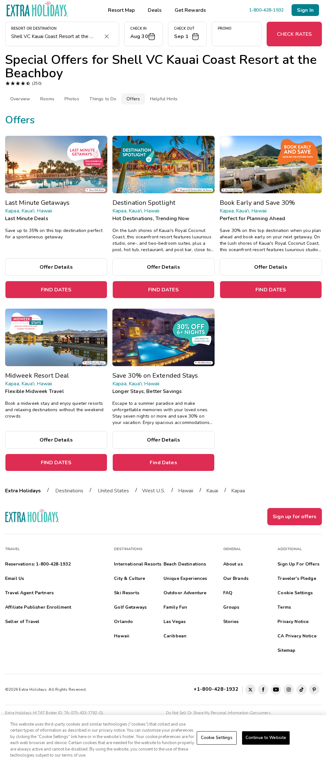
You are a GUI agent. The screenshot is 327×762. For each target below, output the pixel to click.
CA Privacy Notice (297, 636)
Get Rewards (190, 10)
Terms (284, 607)
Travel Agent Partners (29, 593)
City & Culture (129, 578)
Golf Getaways (130, 607)
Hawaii (185, 490)
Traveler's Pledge (297, 578)
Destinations (69, 490)
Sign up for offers (294, 516)
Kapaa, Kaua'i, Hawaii (28, 210)
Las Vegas (175, 622)
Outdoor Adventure (185, 593)
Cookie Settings (216, 738)
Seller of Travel (22, 622)
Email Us (14, 578)
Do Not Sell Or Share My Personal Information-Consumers (218, 712)
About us (233, 564)
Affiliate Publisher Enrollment (38, 607)
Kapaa (238, 490)
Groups (231, 607)
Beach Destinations (185, 564)
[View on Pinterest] (314, 689)
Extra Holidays (23, 490)
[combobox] (55, 36)
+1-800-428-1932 (217, 688)
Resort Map (121, 10)
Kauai (212, 490)
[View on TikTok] (301, 689)
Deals (155, 10)
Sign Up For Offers (298, 564)
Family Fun (175, 607)
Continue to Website (266, 738)
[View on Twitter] (250, 689)
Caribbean (175, 636)
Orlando (123, 622)
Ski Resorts (126, 593)
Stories (231, 622)
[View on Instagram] (289, 689)
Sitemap (286, 650)
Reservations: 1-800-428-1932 (38, 564)
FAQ (227, 593)
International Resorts (137, 564)
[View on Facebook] (263, 689)
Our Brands (235, 578)
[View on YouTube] (276, 689)
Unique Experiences (185, 578)
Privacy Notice (293, 622)
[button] (143, 34)
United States (113, 490)
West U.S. (153, 490)
